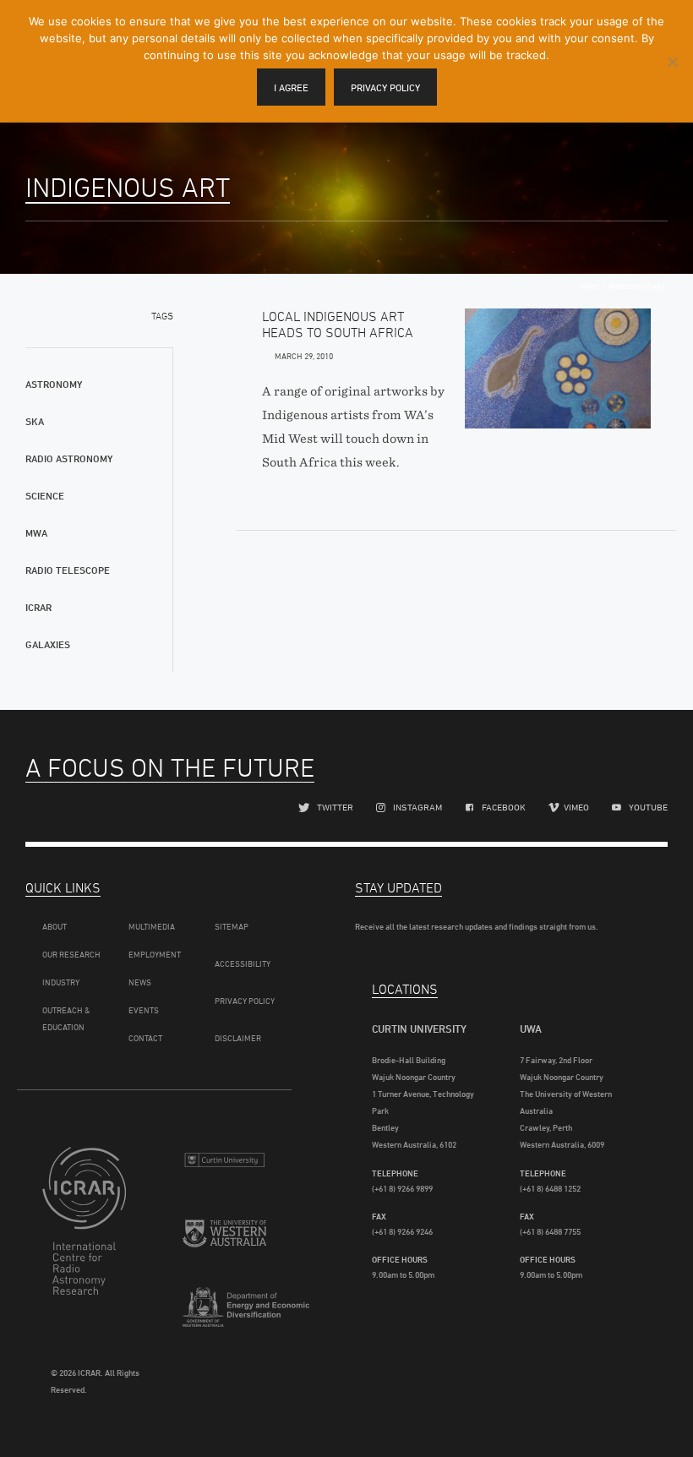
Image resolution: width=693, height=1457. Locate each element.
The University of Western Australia (224, 1243)
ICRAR (38, 607)
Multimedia (151, 926)
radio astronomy (68, 458)
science (44, 495)
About (54, 926)
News (139, 982)
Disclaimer (238, 1038)
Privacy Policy (245, 1001)
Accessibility (242, 963)
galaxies (47, 644)
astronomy (53, 384)
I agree (291, 87)
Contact (145, 1038)
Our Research (71, 954)
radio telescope (67, 570)
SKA (34, 421)
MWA (36, 533)
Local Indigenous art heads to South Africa (337, 324)
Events (143, 1010)
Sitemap (231, 926)
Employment (154, 954)
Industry (60, 982)
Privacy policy (385, 87)
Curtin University (224, 1167)
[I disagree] (671, 61)
